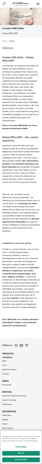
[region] (21, 447)
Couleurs (5, 374)
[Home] (21, 4)
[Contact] (4, 4)
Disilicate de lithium (9, 370)
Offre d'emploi (7, 428)
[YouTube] (21, 345)
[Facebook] (16, 345)
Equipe (4, 424)
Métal (4, 361)
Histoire (5, 420)
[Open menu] (38, 4)
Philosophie (6, 415)
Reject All (21, 453)
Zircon (4, 365)
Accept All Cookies (21, 459)
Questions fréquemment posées (14, 396)
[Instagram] (27, 345)
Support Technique (9, 400)
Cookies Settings (21, 447)
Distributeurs (7, 404)
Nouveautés (6, 385)
